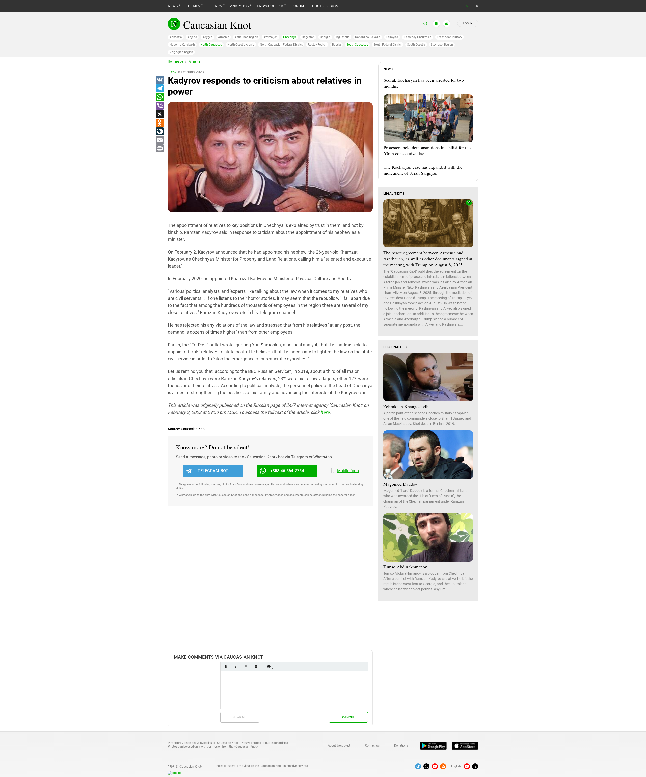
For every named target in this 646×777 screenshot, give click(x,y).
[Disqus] (270, 583)
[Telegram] (159, 88)
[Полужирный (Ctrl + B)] (226, 666)
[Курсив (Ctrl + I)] (236, 666)
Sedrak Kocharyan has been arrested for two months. (424, 83)
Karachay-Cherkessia (417, 37)
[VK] (159, 80)
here (325, 412)
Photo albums (325, 6)
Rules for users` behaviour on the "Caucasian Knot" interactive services (262, 766)
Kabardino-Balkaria (367, 37)
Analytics (239, 6)
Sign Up (239, 717)
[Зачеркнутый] (256, 666)
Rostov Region (317, 44)
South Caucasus (357, 44)
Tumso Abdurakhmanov (405, 567)
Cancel (348, 717)
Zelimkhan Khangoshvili (406, 406)
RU (466, 6)
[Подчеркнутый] (246, 666)
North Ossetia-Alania (240, 44)
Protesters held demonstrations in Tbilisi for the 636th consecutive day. (427, 150)
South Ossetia (416, 44)
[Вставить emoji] (269, 666)
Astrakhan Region (246, 37)
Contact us (372, 745)
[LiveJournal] (159, 131)
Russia (336, 44)
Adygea (207, 37)
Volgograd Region (181, 52)
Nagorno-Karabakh (182, 44)
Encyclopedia (270, 6)
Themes (193, 6)
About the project (339, 745)
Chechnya (289, 37)
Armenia (223, 37)
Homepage (175, 61)
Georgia (325, 37)
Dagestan (308, 37)
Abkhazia (176, 37)
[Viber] (159, 106)
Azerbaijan (270, 37)
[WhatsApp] (159, 97)
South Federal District (387, 44)
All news (194, 61)
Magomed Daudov (400, 484)
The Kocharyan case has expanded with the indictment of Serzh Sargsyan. (423, 170)
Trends (215, 6)
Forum (297, 6)
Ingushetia (343, 37)
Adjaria (192, 37)
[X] (159, 114)
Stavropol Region (442, 44)
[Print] (159, 148)
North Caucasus (211, 44)
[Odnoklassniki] (159, 123)
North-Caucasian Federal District (281, 44)
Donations (401, 745)
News (173, 6)
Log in (468, 23)
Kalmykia (392, 37)
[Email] (159, 140)
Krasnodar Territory (449, 37)
